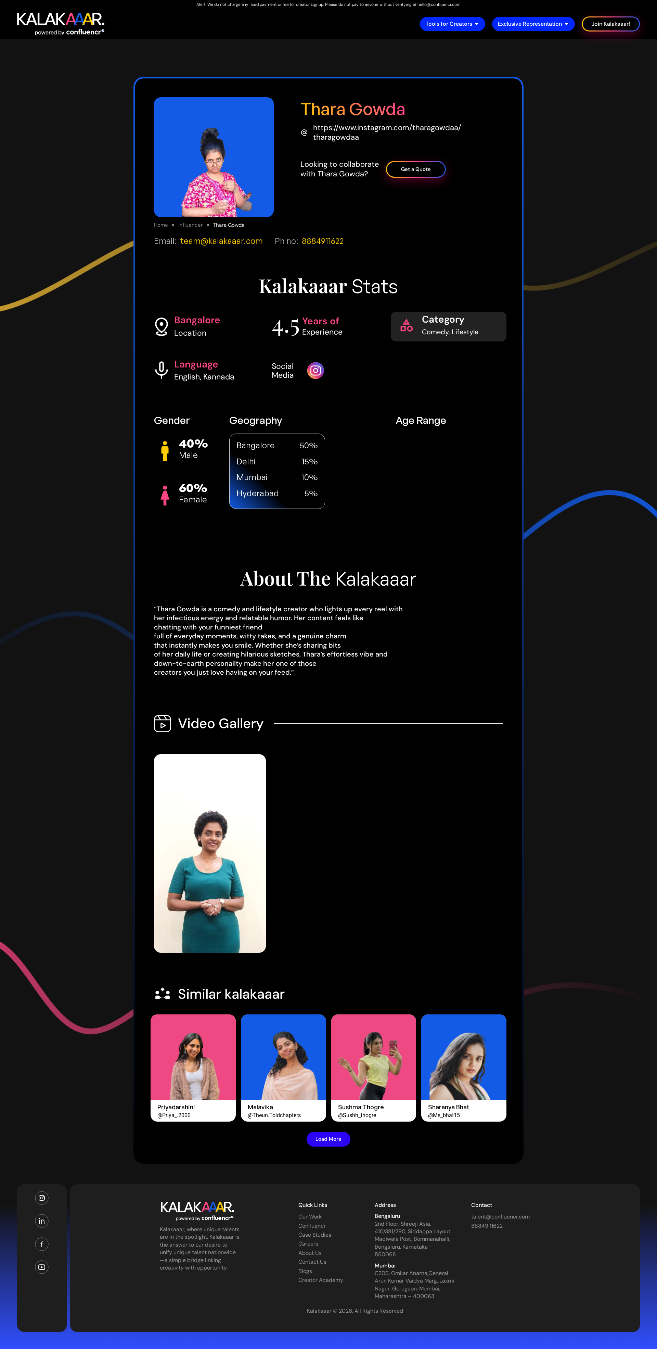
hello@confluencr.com (439, 4)
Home (161, 225)
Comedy (435, 331)
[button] (328, 1139)
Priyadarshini (176, 1107)
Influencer (190, 225)
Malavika (260, 1107)
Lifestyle (465, 331)
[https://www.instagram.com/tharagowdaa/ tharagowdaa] (304, 132)
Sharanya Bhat (448, 1107)
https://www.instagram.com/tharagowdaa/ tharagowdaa (387, 132)
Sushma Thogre (361, 1107)
